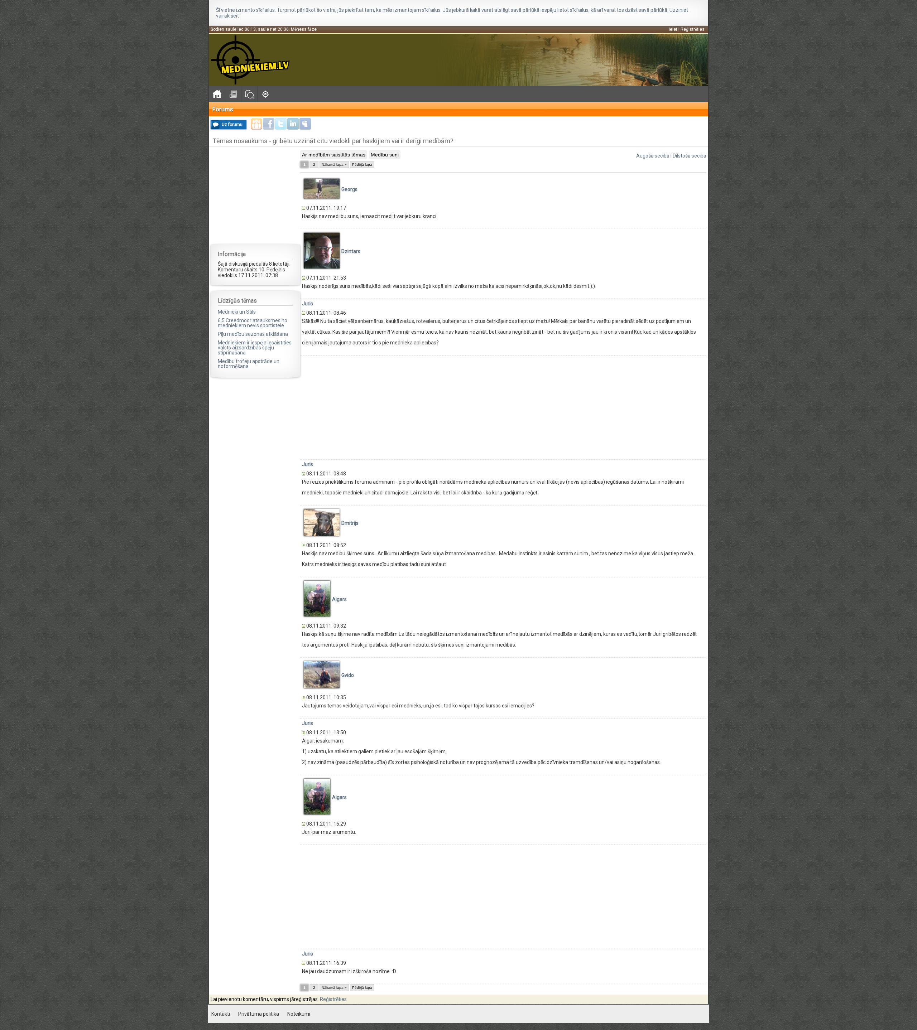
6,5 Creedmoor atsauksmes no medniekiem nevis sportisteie (252, 323)
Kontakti (220, 1014)
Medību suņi (385, 155)
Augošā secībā (652, 156)
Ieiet (673, 29)
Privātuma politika (258, 1014)
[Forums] (249, 94)
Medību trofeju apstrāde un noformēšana (248, 363)
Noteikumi (298, 1014)
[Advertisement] (255, 195)
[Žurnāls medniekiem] (233, 94)
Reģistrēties (693, 29)
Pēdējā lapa (362, 164)
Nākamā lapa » (334, 164)
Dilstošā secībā (689, 156)
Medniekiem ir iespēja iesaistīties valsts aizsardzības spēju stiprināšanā (255, 348)
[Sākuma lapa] (217, 94)
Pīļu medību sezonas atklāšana (253, 334)
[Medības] (265, 94)
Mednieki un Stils (237, 312)
